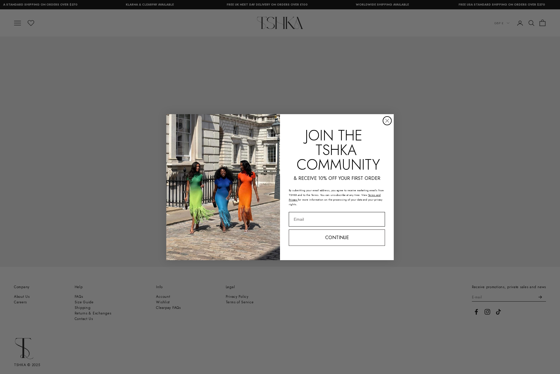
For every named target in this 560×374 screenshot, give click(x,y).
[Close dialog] (387, 120)
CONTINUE (337, 237)
